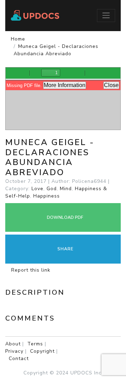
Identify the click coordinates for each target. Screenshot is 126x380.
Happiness (46, 196)
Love (37, 188)
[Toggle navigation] (106, 15)
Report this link (29, 270)
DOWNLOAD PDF (64, 217)
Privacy (14, 351)
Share (65, 249)
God (52, 188)
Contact (19, 358)
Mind (66, 188)
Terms (35, 343)
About (13, 343)
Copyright (42, 351)
